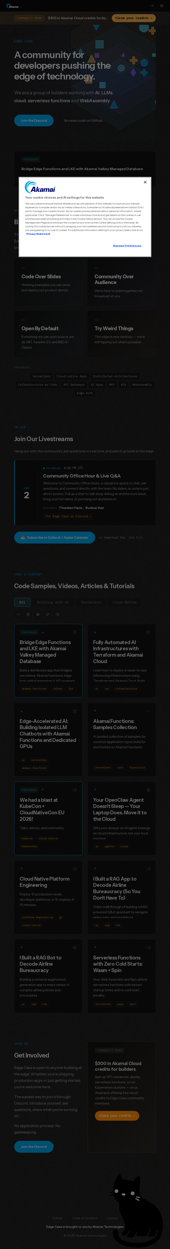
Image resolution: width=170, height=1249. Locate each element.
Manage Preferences (127, 245)
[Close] (145, 182)
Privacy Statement (38, 233)
